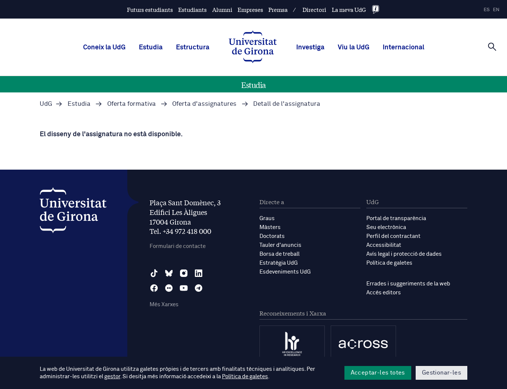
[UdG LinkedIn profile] (198, 273)
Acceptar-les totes (378, 373)
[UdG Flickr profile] (168, 288)
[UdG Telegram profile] (198, 288)
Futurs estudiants (150, 9)
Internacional (403, 47)
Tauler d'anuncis (280, 245)
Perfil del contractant (393, 236)
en (496, 9)
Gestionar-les (441, 373)
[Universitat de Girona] (73, 212)
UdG (46, 104)
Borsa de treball (279, 254)
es (487, 9)
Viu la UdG (353, 47)
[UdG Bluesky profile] (168, 273)
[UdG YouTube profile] (183, 288)
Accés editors (383, 292)
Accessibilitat (383, 245)
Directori (314, 9)
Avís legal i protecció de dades (404, 254)
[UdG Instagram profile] (183, 273)
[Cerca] (492, 47)
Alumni (222, 9)
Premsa (278, 9)
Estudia (151, 47)
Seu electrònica (386, 227)
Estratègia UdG (278, 263)
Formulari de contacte (178, 246)
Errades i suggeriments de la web (408, 284)
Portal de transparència (396, 218)
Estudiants (192, 9)
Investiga (310, 47)
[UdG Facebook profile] (154, 288)
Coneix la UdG (104, 47)
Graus (267, 218)
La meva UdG (349, 9)
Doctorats (272, 236)
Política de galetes (389, 263)
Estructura (192, 47)
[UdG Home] (253, 47)
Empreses (250, 9)
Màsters (270, 227)
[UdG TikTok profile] (154, 273)
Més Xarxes (164, 304)
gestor (112, 376)
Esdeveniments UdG (285, 272)
